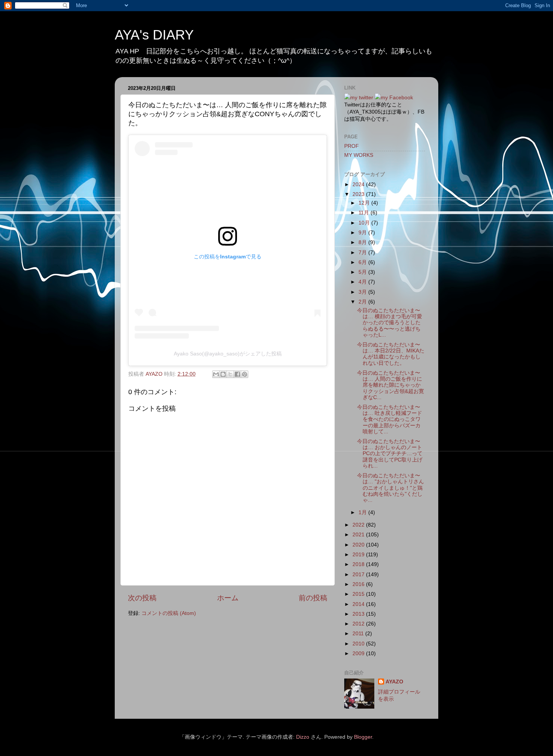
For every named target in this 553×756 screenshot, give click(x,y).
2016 (359, 584)
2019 (359, 554)
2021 (359, 534)
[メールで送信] (216, 374)
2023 (359, 194)
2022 (359, 525)
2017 (359, 574)
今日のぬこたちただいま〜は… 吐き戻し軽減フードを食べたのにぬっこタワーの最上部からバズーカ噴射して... (389, 419)
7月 (363, 252)
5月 (363, 272)
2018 (359, 564)
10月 (365, 223)
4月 (363, 282)
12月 (365, 203)
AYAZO (394, 682)
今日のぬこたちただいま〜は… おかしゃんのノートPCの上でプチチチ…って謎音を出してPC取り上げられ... (389, 454)
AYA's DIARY (154, 35)
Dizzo (302, 737)
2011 (358, 633)
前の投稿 (313, 598)
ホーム (228, 598)
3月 (363, 292)
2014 (359, 604)
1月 (363, 512)
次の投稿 (142, 598)
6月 (363, 262)
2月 (363, 302)
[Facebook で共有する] (237, 374)
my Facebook (397, 97)
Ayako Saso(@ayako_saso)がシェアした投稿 (228, 354)
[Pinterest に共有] (244, 374)
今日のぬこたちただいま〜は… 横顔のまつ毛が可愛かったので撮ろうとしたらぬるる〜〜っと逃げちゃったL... (389, 323)
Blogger (363, 737)
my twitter (361, 97)
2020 (359, 545)
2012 (359, 624)
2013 (359, 614)
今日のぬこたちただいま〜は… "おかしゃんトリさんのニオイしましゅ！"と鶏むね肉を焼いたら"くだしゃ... (390, 488)
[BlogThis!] (223, 374)
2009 (359, 653)
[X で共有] (230, 374)
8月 (363, 242)
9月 (363, 232)
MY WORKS (358, 155)
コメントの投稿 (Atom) (168, 613)
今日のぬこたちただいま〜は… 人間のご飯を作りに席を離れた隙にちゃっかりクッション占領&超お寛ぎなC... (390, 385)
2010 (359, 644)
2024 (359, 184)
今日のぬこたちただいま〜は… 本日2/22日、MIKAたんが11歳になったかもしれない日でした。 (390, 354)
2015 (359, 594)
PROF (351, 146)
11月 (365, 213)
